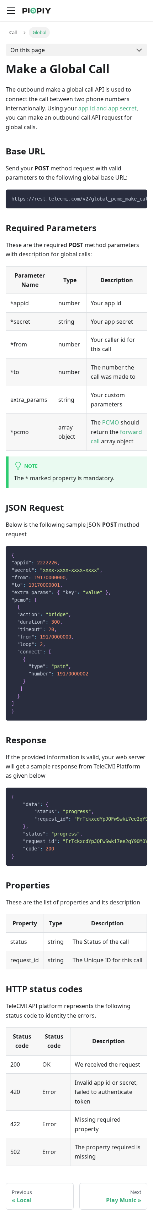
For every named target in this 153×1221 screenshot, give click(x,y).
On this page (27, 50)
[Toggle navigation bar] (11, 10)
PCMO (110, 422)
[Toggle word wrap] (126, 198)
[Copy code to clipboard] (138, 198)
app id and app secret (107, 108)
